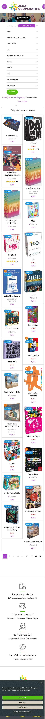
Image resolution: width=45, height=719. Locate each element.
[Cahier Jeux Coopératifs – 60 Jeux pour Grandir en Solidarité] (12, 158)
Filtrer (12, 92)
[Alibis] (33, 281)
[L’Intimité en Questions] (33, 378)
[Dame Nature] (33, 314)
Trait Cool (12, 255)
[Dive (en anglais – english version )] (12, 204)
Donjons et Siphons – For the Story (12, 528)
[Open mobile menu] (4, 6)
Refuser (22, 702)
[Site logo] (24, 6)
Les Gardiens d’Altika (12, 493)
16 (27, 556)
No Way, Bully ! (33, 355)
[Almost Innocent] (12, 318)
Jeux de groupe (18, 97)
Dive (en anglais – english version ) (12, 222)
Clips (33, 221)
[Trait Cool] (12, 243)
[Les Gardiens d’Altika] (12, 482)
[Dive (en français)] (33, 171)
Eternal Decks (12, 361)
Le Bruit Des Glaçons (12, 296)
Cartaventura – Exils (12, 392)
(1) (38, 149)
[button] (41, 682)
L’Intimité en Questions (33, 394)
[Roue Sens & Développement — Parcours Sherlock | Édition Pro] (12, 412)
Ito (33, 259)
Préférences (23, 707)
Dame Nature (33, 325)
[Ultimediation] (12, 124)
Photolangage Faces (33, 511)
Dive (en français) (33, 188)
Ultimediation (12, 135)
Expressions (33, 474)
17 (31, 556)
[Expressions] (33, 459)
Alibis (33, 294)
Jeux (10, 97)
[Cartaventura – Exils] (12, 381)
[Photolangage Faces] (33, 497)
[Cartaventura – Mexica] (33, 531)
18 (36, 556)
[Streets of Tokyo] (33, 420)
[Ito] (33, 244)
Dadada (33, 143)
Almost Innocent (11, 328)
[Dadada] (33, 128)
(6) (17, 181)
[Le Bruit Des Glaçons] (12, 281)
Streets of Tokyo (33, 436)
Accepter (22, 698)
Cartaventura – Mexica (33, 541)
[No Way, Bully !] (33, 344)
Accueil (4, 97)
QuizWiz (12, 463)
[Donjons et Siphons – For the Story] (12, 514)
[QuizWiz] (12, 450)
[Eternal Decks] (12, 350)
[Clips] (33, 210)
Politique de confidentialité (22, 712)
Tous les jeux (22, 101)
